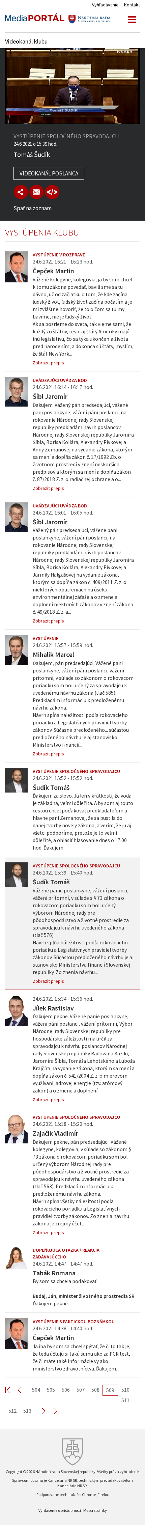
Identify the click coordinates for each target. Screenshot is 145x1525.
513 (27, 1410)
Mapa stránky (95, 1510)
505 (51, 1389)
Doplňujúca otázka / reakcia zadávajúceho (66, 1253)
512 (12, 1410)
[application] (72, 86)
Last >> (52, 1411)
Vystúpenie (45, 638)
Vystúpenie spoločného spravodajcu (76, 771)
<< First (11, 1390)
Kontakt (132, 5)
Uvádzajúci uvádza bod (60, 380)
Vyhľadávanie (105, 5)
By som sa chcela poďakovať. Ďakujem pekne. (84, 1292)
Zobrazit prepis (48, 363)
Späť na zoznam (32, 208)
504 (36, 1389)
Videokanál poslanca (49, 173)
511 (125, 1400)
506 (66, 1389)
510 (125, 1389)
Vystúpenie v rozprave (59, 255)
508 (95, 1389)
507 (81, 1389)
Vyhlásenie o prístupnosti (59, 1510)
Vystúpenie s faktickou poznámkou (74, 1322)
